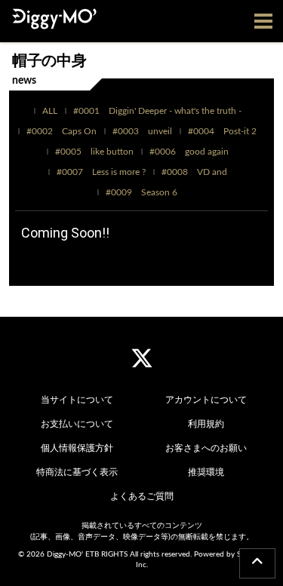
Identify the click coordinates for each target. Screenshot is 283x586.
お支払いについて (77, 423)
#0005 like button (94, 151)
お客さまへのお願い (206, 448)
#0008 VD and (194, 171)
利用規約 (206, 423)
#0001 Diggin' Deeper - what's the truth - (157, 110)
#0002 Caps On (61, 131)
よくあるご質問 (142, 496)
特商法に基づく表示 (77, 472)
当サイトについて (77, 399)
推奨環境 (206, 472)
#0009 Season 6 (141, 192)
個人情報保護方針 (77, 448)
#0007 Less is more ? (101, 171)
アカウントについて (206, 399)
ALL (49, 110)
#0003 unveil (142, 131)
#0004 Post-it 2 (222, 131)
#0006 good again (189, 151)
